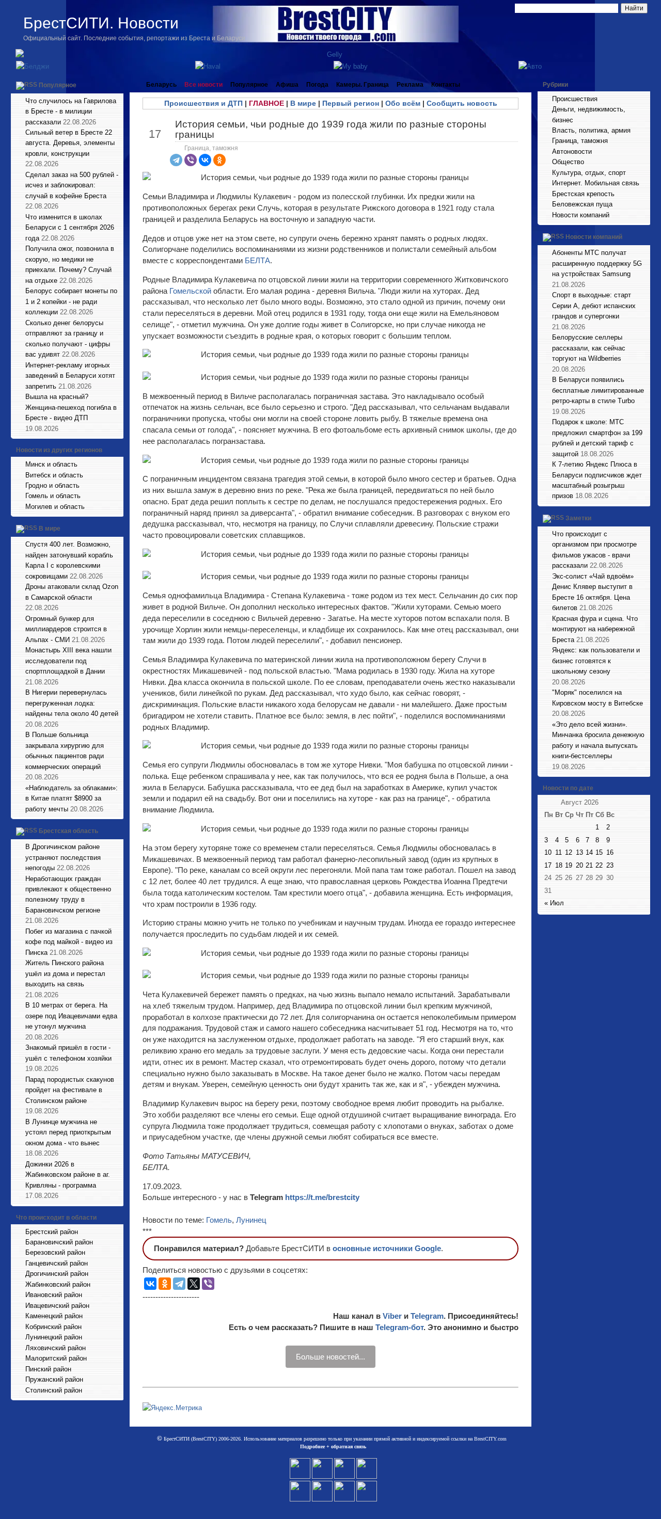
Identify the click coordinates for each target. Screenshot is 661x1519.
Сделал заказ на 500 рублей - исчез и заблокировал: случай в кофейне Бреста (71, 185)
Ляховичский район (55, 1348)
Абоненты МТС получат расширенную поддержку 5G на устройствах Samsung (597, 263)
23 (609, 865)
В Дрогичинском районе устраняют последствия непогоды (63, 857)
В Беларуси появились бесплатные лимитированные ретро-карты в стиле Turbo (598, 390)
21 (589, 865)
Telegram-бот (399, 1327)
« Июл (554, 903)
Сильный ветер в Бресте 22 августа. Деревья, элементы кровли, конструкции (70, 143)
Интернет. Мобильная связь (595, 183)
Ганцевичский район (56, 1263)
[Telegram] (176, 160)
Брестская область (68, 831)
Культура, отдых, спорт (589, 173)
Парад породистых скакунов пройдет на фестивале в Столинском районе (69, 1090)
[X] (193, 1283)
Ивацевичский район (57, 1305)
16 (609, 852)
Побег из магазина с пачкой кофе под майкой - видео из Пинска (69, 942)
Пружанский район (54, 1379)
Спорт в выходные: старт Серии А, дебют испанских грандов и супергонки (594, 305)
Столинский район (53, 1390)
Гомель (219, 1220)
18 (558, 865)
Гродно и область (52, 485)
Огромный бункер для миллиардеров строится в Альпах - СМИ (66, 629)
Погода (317, 84)
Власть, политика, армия (591, 130)
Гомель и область (53, 496)
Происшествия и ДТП (203, 103)
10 (548, 852)
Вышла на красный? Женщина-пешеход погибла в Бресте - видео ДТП (71, 407)
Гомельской (191, 290)
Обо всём (402, 103)
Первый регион (350, 103)
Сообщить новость (462, 103)
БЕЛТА (257, 260)
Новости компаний (580, 215)
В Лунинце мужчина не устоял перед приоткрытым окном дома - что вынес (68, 1132)
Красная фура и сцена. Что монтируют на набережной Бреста (595, 629)
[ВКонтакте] (205, 160)
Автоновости (572, 151)
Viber (392, 1316)
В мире (49, 529)
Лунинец (251, 1220)
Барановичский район (59, 1242)
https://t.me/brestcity (322, 1197)
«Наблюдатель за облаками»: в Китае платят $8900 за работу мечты (71, 798)
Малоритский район (56, 1358)
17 (548, 865)
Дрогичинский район (56, 1273)
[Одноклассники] (219, 160)
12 (568, 852)
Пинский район (48, 1369)
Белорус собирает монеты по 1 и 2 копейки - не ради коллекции (71, 301)
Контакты (445, 84)
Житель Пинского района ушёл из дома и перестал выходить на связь (65, 973)
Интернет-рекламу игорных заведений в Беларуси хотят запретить (70, 375)
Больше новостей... (330, 1356)
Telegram (427, 1316)
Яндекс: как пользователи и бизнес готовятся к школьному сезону (596, 660)
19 (568, 865)
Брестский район (51, 1232)
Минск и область (51, 464)
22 (599, 865)
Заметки (578, 518)
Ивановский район (53, 1295)
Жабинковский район (57, 1284)
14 (589, 852)
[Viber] (190, 160)
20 (579, 865)
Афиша (287, 84)
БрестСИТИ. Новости (101, 22)
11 (558, 852)
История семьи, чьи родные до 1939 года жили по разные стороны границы (330, 129)
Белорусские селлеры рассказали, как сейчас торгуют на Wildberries (588, 347)
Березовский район (55, 1252)
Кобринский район (53, 1327)
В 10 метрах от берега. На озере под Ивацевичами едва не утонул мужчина (71, 1015)
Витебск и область (54, 475)
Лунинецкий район (53, 1337)
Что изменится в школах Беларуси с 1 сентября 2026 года (69, 227)
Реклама (410, 84)
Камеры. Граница (362, 84)
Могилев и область (55, 506)
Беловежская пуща (582, 204)
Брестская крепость (583, 194)
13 (579, 852)
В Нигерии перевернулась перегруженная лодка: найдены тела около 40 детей (71, 703)
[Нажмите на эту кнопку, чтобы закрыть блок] (117, 84)
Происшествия (574, 99)
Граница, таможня (211, 148)
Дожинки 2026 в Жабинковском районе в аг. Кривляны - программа (67, 1174)
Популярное (57, 85)
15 (599, 852)
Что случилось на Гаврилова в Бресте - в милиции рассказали (70, 111)
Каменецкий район (54, 1316)
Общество (568, 162)
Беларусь (161, 84)
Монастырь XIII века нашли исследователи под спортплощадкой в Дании (68, 660)
